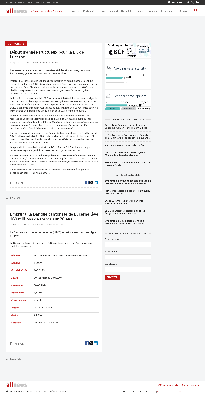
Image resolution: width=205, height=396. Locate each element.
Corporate (16, 43)
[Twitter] (192, 2)
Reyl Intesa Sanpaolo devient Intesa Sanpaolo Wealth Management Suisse (126, 126)
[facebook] (87, 182)
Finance (74, 11)
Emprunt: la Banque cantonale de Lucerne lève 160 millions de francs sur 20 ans (128, 182)
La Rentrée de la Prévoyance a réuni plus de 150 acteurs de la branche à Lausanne (127, 136)
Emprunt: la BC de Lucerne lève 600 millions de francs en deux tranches (124, 222)
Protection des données (189, 392)
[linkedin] (96, 182)
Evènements (168, 11)
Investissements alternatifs (116, 11)
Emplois (152, 11)
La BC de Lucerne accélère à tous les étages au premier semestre (125, 212)
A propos (184, 11)
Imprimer (19, 183)
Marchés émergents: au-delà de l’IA (124, 145)
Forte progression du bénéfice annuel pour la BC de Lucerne (128, 192)
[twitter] (91, 182)
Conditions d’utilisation (167, 392)
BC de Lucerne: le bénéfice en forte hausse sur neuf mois (124, 202)
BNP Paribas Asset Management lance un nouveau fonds (128, 164)
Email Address (113, 239)
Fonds (140, 11)
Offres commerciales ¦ (169, 385)
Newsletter (176, 2)
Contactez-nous (190, 385)
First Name (111, 251)
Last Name (111, 264)
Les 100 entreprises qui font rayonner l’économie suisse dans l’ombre (125, 154)
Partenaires (89, 11)
